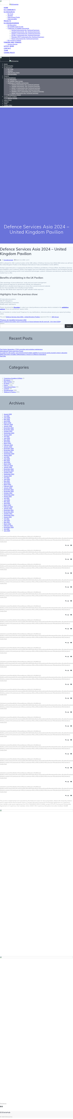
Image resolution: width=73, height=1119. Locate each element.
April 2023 (7, 483)
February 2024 (8, 465)
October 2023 (8, 472)
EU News (6, 383)
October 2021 (8, 513)
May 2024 (7, 460)
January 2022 (8, 508)
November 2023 (9, 471)
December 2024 (9, 448)
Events (6, 385)
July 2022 (6, 498)
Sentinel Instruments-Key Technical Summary (25, 30)
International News (10, 387)
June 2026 (7, 417)
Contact (7, 48)
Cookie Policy (9, 52)
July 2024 (6, 457)
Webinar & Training (10, 392)
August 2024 (8, 455)
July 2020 (6, 529)
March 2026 (7, 423)
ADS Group (55, 317)
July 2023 (6, 477)
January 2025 (8, 447)
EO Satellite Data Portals (15, 27)
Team (6, 50)
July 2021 (6, 519)
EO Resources (9, 12)
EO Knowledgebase (11, 23)
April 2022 (7, 503)
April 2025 (7, 441)
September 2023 (9, 474)
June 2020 (7, 531)
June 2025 (7, 438)
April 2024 (7, 462)
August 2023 (8, 476)
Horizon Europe (12, 44)
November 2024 (9, 450)
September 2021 (9, 515)
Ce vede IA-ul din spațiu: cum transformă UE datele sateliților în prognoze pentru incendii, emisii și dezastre (33, 353)
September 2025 (9, 433)
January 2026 (8, 426)
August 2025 (8, 435)
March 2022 (7, 505)
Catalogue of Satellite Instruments (18, 28)
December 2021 (9, 510)
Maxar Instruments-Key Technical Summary (24, 39)
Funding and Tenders (12, 42)
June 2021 (7, 520)
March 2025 (7, 443)
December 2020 (9, 527)
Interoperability (12, 19)
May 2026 (7, 419)
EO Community (10, 10)
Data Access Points (14, 17)
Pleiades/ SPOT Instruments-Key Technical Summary (27, 37)
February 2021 (8, 525)
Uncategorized (8, 260)
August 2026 (8, 414)
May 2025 (7, 440)
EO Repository (12, 25)
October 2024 (8, 452)
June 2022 (7, 500)
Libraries (10, 15)
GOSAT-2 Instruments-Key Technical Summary (25, 33)
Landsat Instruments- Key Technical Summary (25, 32)
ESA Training (8, 382)
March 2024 (7, 464)
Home (6, 7)
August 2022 (8, 496)
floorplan (17, 307)
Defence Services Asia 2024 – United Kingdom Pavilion (23, 317)
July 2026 (6, 416)
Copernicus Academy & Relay (13, 378)
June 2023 (7, 479)
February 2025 (8, 445)
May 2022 (7, 501)
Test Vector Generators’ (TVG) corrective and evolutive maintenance (21, 349)
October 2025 (8, 431)
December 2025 (9, 428)
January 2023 (8, 488)
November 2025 (9, 429)
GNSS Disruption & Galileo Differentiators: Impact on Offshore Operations (23, 354)
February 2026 (8, 424)
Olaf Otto (3, 356)
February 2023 (8, 486)
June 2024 (7, 459)
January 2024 (8, 467)
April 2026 (7, 421)
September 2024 (9, 453)
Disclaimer (3, 1103)
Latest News (9, 46)
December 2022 (9, 489)
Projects (7, 21)
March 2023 (7, 484)
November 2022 (9, 491)
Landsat (6, 388)
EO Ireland (7, 380)
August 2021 (8, 517)
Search (2, 323)
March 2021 (7, 524)
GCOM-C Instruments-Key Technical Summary (25, 35)
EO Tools (10, 14)
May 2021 (7, 522)
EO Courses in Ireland (14, 40)
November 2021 (9, 512)
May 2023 (7, 481)
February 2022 (8, 507)
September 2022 (9, 495)
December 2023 (9, 469)
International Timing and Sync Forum (11, 351)
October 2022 (8, 493)
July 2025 (6, 436)
